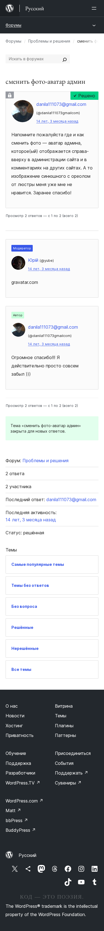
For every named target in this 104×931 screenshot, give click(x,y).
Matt (13, 810)
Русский (27, 855)
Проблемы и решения (49, 41)
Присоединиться (73, 753)
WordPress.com (24, 801)
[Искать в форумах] (64, 58)
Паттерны (65, 735)
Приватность (20, 735)
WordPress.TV (23, 783)
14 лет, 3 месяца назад (57, 121)
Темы (60, 715)
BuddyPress (21, 830)
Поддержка (18, 763)
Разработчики (20, 773)
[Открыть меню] (95, 8)
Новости (15, 715)
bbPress (17, 820)
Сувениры (68, 783)
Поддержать (71, 773)
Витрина (64, 706)
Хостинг (14, 725)
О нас (12, 706)
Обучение (16, 753)
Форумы (13, 25)
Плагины (64, 725)
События (64, 763)
